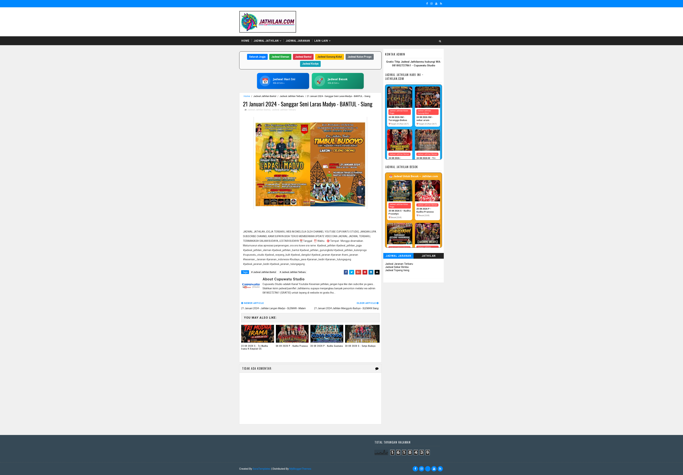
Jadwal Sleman (280, 56)
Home (245, 40)
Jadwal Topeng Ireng (397, 270)
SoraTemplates (262, 468)
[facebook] (427, 3)
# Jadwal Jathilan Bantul (263, 272)
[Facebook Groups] (427, 468)
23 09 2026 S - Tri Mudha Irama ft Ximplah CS (254, 347)
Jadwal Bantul (303, 56)
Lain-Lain (321, 40)
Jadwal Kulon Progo (360, 56)
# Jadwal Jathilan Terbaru (293, 272)
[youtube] (436, 3)
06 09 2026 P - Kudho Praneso (292, 345)
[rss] (441, 3)
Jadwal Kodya (310, 63)
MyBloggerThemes (300, 468)
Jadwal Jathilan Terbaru (292, 96)
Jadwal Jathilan (266, 40)
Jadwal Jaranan (298, 40)
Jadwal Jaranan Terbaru (399, 263)
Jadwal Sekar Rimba (397, 267)
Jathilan (429, 255)
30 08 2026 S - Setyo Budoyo (360, 345)
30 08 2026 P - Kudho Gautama (326, 345)
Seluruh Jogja (257, 56)
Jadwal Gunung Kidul (329, 56)
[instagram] (431, 3)
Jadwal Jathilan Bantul (264, 96)
